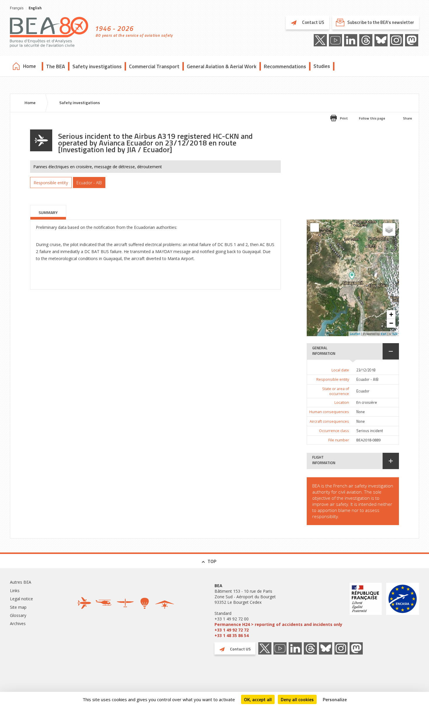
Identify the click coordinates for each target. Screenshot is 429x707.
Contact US (312, 22)
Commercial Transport (154, 66)
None (360, 412)
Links (15, 590)
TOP (211, 561)
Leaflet (355, 333)
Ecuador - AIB (367, 379)
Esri (383, 333)
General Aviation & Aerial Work (222, 66)
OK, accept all (258, 699)
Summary (48, 212)
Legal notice (21, 598)
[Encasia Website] (402, 610)
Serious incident (369, 431)
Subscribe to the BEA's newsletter (380, 22)
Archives (18, 623)
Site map (18, 607)
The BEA (55, 66)
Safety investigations (97, 66)
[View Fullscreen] (314, 227)
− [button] (391, 323)
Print (344, 118)
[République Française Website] (366, 610)
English (35, 8)
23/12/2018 (366, 370)
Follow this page (372, 118)
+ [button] (391, 314)
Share (407, 118)
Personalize (335, 699)
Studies (321, 66)
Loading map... (369, 278)
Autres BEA (20, 582)
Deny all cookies (297, 699)
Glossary (18, 615)
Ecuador (362, 391)
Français (17, 8)
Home (29, 66)
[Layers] (389, 229)
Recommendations (285, 66)
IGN (394, 333)
